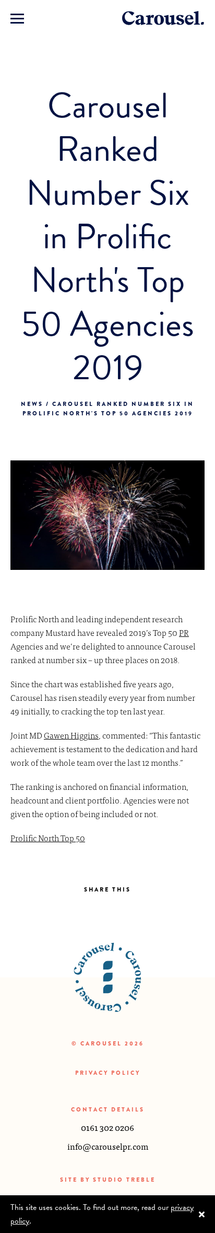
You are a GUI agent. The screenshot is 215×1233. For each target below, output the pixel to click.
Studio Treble (124, 1179)
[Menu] (17, 18)
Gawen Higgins (71, 735)
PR (184, 632)
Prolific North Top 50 (47, 837)
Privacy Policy (107, 1073)
